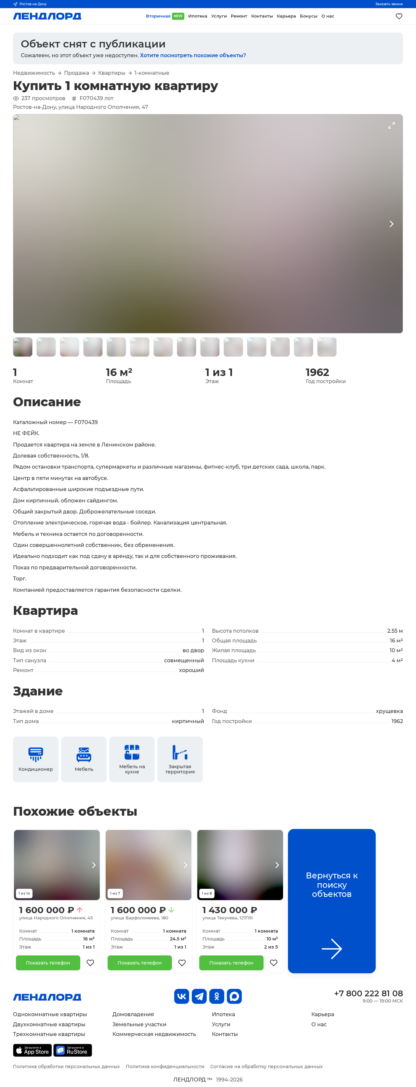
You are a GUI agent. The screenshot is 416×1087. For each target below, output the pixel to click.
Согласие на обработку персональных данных (266, 1066)
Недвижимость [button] (34, 73)
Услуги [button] (219, 16)
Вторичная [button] (164, 16)
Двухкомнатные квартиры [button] (49, 1024)
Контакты (225, 1034)
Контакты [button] (262, 16)
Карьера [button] (286, 16)
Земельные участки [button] (139, 1024)
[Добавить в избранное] (90, 962)
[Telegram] (199, 996)
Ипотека (223, 1014)
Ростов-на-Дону (33, 4)
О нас (319, 1024)
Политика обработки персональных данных (66, 1066)
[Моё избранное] (399, 16)
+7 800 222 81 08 (368, 993)
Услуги (221, 1024)
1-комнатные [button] (152, 73)
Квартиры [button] (111, 73)
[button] (22, 347)
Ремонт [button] (239, 16)
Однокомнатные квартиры (50, 1014)
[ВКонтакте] (181, 996)
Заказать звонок (389, 4)
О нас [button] (327, 16)
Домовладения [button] (133, 1014)
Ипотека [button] (197, 16)
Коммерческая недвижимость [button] (154, 1034)
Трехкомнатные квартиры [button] (49, 1034)
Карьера (322, 1014)
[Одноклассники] (216, 996)
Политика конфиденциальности (165, 1066)
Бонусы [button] (309, 16)
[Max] (234, 996)
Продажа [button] (76, 73)
